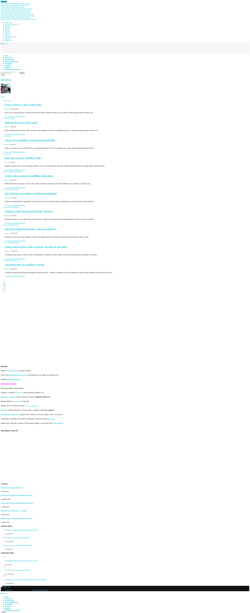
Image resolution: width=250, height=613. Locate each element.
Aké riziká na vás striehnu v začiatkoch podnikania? (31, 193)
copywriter (8, 388)
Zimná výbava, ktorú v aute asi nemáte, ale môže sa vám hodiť (36, 247)
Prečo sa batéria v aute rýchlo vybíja (23, 104)
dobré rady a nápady (8, 397)
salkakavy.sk (8, 40)
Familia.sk (8, 33)
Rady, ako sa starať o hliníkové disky (23, 158)
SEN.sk (7, 29)
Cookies (3, 612)
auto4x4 (8, 66)
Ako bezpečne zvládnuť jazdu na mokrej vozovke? (16, 8)
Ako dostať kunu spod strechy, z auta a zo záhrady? (30, 229)
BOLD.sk (8, 28)
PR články (18, 392)
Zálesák (7, 67)
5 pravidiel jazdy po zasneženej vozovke (25, 264)
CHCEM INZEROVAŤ (12, 24)
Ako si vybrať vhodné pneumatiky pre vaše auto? (16, 10)
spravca (3, 96)
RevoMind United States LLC (40, 590)
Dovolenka (8, 64)
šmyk (7, 56)
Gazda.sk (7, 35)
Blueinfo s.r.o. (8, 590)
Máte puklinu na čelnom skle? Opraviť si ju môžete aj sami (21, 560)
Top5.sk (7, 31)
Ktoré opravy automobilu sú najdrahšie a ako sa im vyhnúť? (21, 530)
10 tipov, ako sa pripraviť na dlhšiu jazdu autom (29, 176)
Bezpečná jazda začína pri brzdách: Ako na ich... (16, 17)
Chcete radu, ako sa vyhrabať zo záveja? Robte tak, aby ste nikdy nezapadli (25, 579)
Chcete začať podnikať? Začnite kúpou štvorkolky (30, 140)
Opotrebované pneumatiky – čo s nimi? (14, 510)
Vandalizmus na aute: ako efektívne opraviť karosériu (17, 14)
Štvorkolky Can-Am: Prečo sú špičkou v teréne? (16, 12)
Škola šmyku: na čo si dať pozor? (21, 122)
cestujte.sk (8, 38)
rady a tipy (8, 58)
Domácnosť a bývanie (12, 69)
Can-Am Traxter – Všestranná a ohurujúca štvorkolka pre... (19, 19)
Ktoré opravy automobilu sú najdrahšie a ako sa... (16, 3)
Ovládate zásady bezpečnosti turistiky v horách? (29, 211)
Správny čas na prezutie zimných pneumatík (14, 5)
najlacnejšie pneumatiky (9, 384)
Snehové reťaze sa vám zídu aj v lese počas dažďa (18, 545)
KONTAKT (8, 22)
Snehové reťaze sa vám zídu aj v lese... (13, 7)
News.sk (7, 26)
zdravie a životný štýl (31, 406)
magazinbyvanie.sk (11, 36)
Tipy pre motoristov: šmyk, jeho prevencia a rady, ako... (18, 16)
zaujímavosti (9, 60)
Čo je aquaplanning (11, 62)
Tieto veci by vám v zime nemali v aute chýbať (17, 570)
